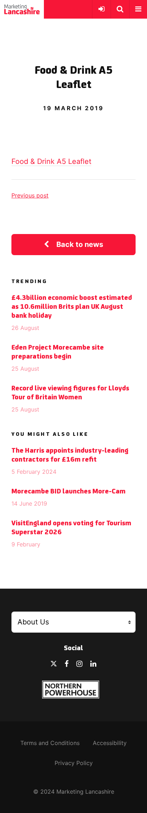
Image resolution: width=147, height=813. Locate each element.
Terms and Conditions (50, 742)
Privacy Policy (74, 762)
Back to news (79, 244)
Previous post (30, 195)
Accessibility (110, 742)
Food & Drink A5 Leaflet (51, 161)
